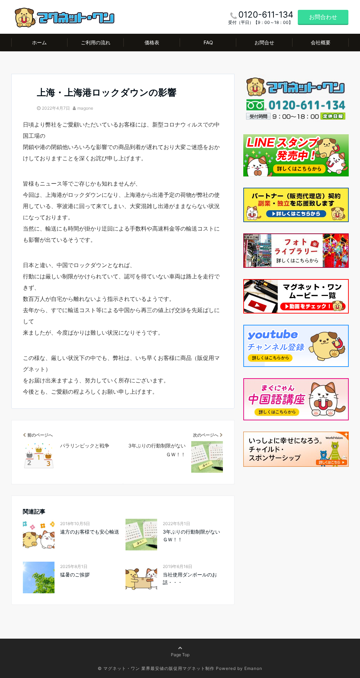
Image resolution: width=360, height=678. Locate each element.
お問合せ (264, 42)
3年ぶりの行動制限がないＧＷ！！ (191, 535)
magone (85, 108)
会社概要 (320, 42)
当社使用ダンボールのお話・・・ (190, 578)
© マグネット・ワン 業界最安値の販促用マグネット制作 (156, 668)
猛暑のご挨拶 (75, 574)
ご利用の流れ (95, 42)
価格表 (151, 42)
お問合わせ (323, 16)
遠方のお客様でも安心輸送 (89, 532)
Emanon (253, 668)
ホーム (39, 42)
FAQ (208, 42)
